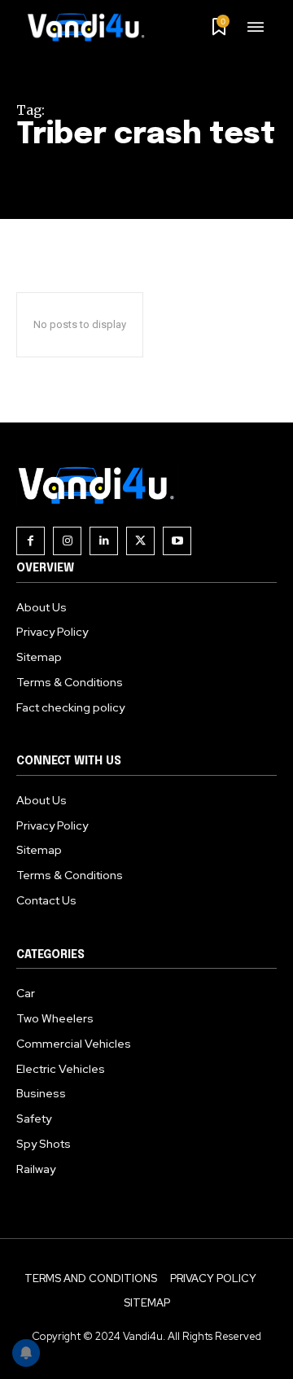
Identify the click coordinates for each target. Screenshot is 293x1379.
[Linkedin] (104, 541)
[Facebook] (30, 541)
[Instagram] (67, 541)
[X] (140, 541)
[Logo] (92, 27)
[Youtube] (177, 541)
